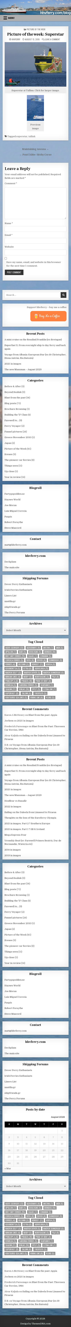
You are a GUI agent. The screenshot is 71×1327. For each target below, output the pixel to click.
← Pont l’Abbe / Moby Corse (35, 154)
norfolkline (42, 676)
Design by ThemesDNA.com (35, 1324)
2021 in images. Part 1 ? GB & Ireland (24, 829)
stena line (49, 689)
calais (32, 656)
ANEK (59, 647)
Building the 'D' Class (15, 414)
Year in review (12, 477)
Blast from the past (15, 397)
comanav (45, 656)
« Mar (7, 1168)
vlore (50, 697)
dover (41, 660)
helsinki (23, 664)
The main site (11, 567)
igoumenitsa (12, 668)
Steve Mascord (12, 528)
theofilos (40, 693)
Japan (7, 443)
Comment (11, 183)
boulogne (35, 652)
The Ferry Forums (14, 612)
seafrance (46, 685)
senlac (24, 689)
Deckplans (10, 561)
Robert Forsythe (13, 522)
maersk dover (32, 672)
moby (27, 676)
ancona (48, 647)
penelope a (11, 681)
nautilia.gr (10, 601)
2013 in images (12, 855)
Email (9, 235)
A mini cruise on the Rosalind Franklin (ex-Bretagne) (33, 339)
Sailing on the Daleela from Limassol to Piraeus (30, 812)
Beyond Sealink (13, 392)
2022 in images (12, 806)
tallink (31, 136)
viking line (36, 697)
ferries (10, 664)
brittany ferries (15, 656)
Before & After (12, 386)
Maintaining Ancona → (35, 149)
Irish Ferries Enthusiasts (18, 590)
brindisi (50, 652)
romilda (10, 685)
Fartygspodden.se (14, 494)
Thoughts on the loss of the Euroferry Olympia (30, 817)
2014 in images (12, 849)
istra (27, 668)
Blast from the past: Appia (42, 715)
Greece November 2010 (17, 437)
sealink (10, 689)
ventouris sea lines (16, 697)
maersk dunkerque (53, 672)
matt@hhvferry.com (15, 545)
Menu (11, 18)
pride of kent (43, 681)
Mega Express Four (15, 835)
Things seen (11, 465)
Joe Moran (10, 505)
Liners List (10, 595)
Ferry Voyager (12, 426)
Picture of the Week (36, 29)
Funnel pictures (13, 431)
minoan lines (12, 676)
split (36, 689)
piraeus (26, 681)
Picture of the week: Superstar (35, 34)
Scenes (8, 454)
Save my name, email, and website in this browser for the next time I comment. (33, 264)
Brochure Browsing (15, 409)
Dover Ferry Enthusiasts (18, 584)
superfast (11, 693)
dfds (30, 660)
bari (22, 652)
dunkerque (55, 660)
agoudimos (33, 647)
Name (9, 223)
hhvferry (16, 39)
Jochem (8, 720)
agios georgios (14, 647)
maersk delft (13, 672)
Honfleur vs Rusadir (15, 801)
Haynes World (12, 499)
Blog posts (10, 403)
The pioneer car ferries (17, 460)
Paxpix (8, 516)
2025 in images (12, 363)
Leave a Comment (52, 39)
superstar (21, 136)
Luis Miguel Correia (15, 511)
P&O (55, 676)
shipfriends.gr (12, 607)
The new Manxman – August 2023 (23, 369)
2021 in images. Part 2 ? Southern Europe (27, 823)
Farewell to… (11, 420)
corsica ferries (14, 660)
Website (9, 246)
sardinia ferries (28, 685)
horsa (50, 664)
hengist (37, 664)
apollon (10, 652)
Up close (9, 471)
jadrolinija (41, 668)
